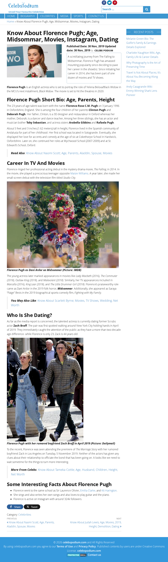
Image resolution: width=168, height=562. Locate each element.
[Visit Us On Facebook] (104, 2)
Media (64, 16)
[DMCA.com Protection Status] (77, 555)
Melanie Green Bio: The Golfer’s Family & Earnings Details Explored (141, 43)
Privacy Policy (87, 546)
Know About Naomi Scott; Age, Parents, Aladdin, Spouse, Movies (69, 153)
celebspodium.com (74, 542)
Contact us (96, 16)
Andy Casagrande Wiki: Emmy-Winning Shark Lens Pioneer (141, 91)
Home (11, 16)
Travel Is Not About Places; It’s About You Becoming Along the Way (143, 77)
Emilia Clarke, (88, 490)
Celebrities (47, 16)
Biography (28, 16)
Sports (78, 16)
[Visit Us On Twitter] (109, 2)
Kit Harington (109, 490)
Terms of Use (65, 546)
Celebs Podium (103, 50)
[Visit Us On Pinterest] (114, 2)
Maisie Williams (79, 173)
